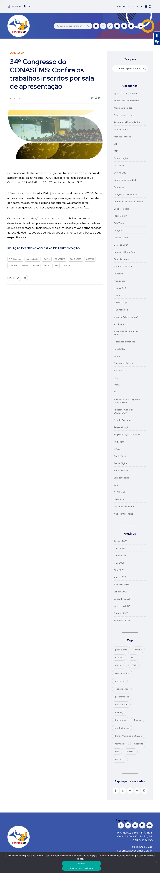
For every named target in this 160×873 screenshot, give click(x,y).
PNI (115, 392)
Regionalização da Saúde (127, 434)
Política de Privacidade (81, 868)
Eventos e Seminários (125, 252)
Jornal (117, 295)
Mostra (36, 265)
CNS (116, 151)
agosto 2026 (120, 541)
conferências (122, 728)
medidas (119, 681)
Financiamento (121, 259)
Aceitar (81, 863)
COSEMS (90, 259)
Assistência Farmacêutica (127, 122)
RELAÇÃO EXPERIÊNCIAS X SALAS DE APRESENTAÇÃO (43, 248)
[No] (156, 862)
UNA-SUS (119, 499)
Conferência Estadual (125, 180)
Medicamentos (121, 324)
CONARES (119, 165)
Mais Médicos (121, 309)
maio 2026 (119, 562)
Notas (117, 356)
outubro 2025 (121, 613)
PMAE (117, 385)
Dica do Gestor (121, 237)
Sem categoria (121, 477)
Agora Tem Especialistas (126, 100)
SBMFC (130, 751)
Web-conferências (123, 513)
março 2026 (120, 577)
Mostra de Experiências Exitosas (126, 333)
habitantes (120, 720)
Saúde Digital (120, 463)
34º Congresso (15, 259)
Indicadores (121, 704)
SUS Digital (119, 492)
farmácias (120, 743)
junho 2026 (120, 555)
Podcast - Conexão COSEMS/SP (124, 411)
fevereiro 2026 (121, 584)
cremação (120, 712)
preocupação (122, 673)
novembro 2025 (122, 606)
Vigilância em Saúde (124, 506)
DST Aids (120, 759)
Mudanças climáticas (124, 341)
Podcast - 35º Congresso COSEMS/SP (127, 401)
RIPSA (117, 448)
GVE (134, 665)
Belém (47, 259)
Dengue (118, 230)
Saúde (46, 265)
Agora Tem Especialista (126, 93)
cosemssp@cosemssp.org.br (135, 850)
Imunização (119, 280)
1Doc (29, 6)
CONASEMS (60, 259)
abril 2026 (119, 570)
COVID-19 (119, 223)
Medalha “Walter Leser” (126, 317)
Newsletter (119, 348)
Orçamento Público (124, 363)
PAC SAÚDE (120, 370)
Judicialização (121, 302)
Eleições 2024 (121, 244)
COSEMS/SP (120, 216)
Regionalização (121, 427)
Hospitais (118, 273)
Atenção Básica (122, 129)
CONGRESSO (75, 259)
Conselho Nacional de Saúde (128, 201)
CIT (115, 143)
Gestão (25, 265)
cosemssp (13, 265)
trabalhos (66, 265)
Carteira (119, 665)
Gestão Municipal (123, 266)
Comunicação (121, 158)
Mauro (137, 720)
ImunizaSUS (120, 288)
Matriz (138, 649)
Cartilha (119, 657)
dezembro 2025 (122, 598)
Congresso (119, 187)
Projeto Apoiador (122, 420)
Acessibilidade (123, 6)
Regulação (119, 441)
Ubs (133, 657)
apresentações (32, 259)
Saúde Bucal (120, 456)
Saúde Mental (121, 470)
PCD (116, 377)
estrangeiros (121, 688)
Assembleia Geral (123, 115)
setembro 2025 (122, 620)
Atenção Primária (122, 136)
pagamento (121, 649)
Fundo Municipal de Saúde (128, 735)
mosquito (138, 743)
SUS (56, 265)
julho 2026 (119, 548)
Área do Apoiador (123, 107)
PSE (117, 751)
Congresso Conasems (125, 194)
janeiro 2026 (121, 591)
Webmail (16, 6)
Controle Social (121, 208)
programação (122, 696)
